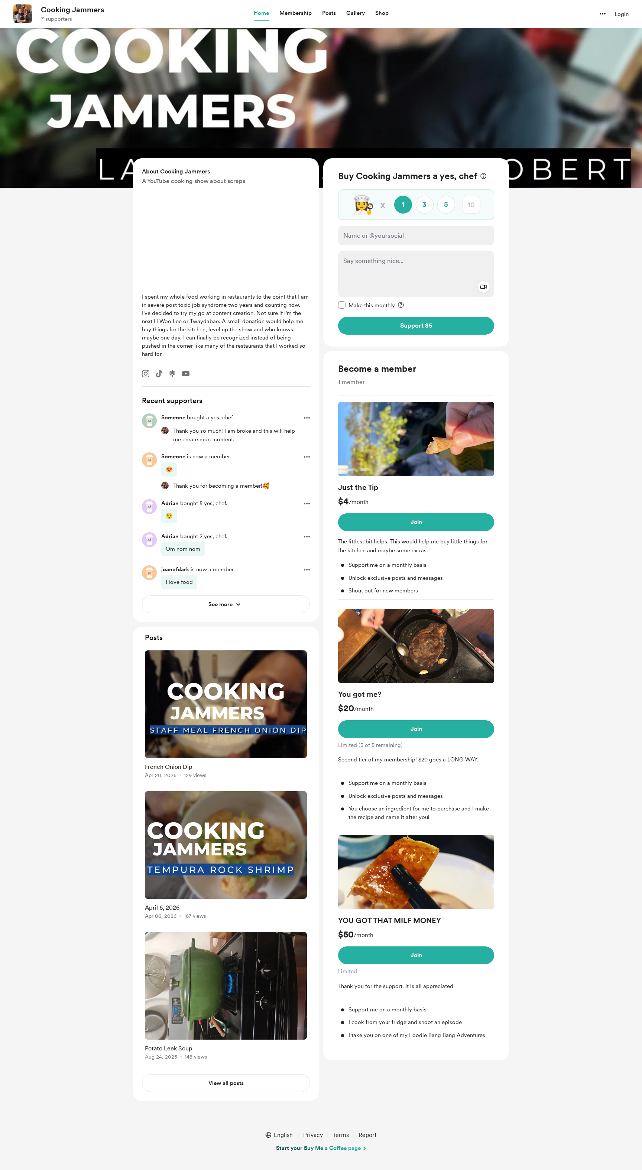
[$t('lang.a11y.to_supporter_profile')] (165, 430)
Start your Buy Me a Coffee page (318, 1148)
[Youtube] (185, 373)
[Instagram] (145, 373)
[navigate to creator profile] (22, 13)
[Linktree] (172, 373)
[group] (416, 501)
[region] (416, 252)
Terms (341, 1134)
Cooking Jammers (72, 9)
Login (622, 14)
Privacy (313, 1134)
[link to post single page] (226, 715)
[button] (261, 13)
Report (367, 1134)
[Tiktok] (159, 373)
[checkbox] (366, 305)
